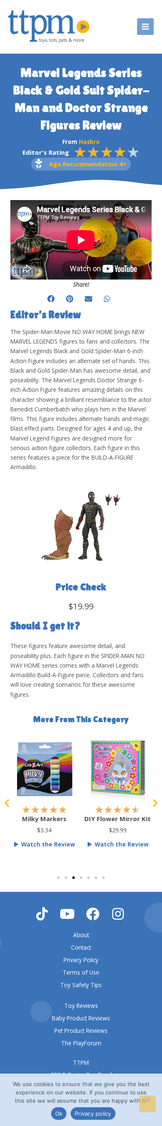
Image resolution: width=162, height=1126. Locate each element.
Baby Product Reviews (81, 1018)
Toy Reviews (81, 1006)
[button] (51, 298)
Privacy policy (93, 1113)
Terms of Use (81, 972)
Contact (81, 947)
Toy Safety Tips (81, 985)
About (81, 935)
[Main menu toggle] (145, 26)
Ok (59, 1113)
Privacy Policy (81, 960)
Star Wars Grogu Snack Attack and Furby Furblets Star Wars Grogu (123, 830)
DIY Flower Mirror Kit (50, 818)
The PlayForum (81, 1043)
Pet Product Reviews (81, 1030)
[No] (147, 1104)
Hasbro (89, 142)
